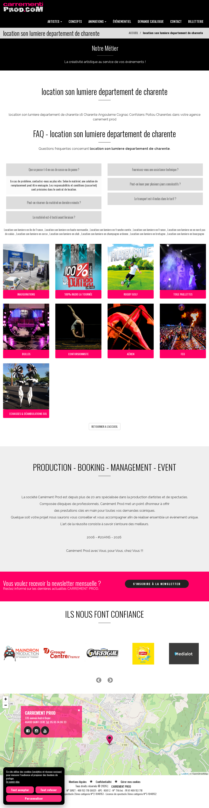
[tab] (53, 169)
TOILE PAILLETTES (182, 294)
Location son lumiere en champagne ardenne (104, 233)
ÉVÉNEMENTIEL (122, 22)
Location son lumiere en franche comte (110, 229)
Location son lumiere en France (149, 229)
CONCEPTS (75, 22)
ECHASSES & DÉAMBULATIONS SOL (28, 413)
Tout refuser (48, 790)
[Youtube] (45, 730)
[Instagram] (36, 730)
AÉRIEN (130, 354)
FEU (183, 354)
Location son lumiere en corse (32, 233)
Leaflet (184, 773)
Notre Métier (105, 48)
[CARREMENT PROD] (23, 6)
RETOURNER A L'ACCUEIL (104, 426)
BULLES (26, 354)
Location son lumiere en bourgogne (185, 233)
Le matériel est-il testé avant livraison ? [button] (54, 217)
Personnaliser (34, 798)
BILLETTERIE (195, 22)
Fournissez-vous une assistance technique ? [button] (155, 169)
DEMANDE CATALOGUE (151, 22)
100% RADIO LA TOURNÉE (78, 294)
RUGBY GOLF (131, 294)
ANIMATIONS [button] (96, 22)
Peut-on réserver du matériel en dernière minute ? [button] (54, 202)
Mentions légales (78, 781)
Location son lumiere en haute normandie (66, 229)
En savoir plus (13, 781)
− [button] (5, 705)
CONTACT (176, 22)
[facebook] (28, 730)
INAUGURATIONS (26, 294)
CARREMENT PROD (121, 786)
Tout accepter (20, 790)
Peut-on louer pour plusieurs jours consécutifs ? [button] (155, 184)
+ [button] (5, 699)
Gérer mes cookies (130, 781)
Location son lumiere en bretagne (147, 233)
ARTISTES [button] (54, 22)
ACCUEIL (133, 33)
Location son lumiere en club (64, 233)
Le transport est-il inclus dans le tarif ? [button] (155, 198)
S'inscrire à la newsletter (157, 584)
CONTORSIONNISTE (78, 354)
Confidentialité (103, 781)
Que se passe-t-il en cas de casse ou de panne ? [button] (54, 169)
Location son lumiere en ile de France (23, 229)
